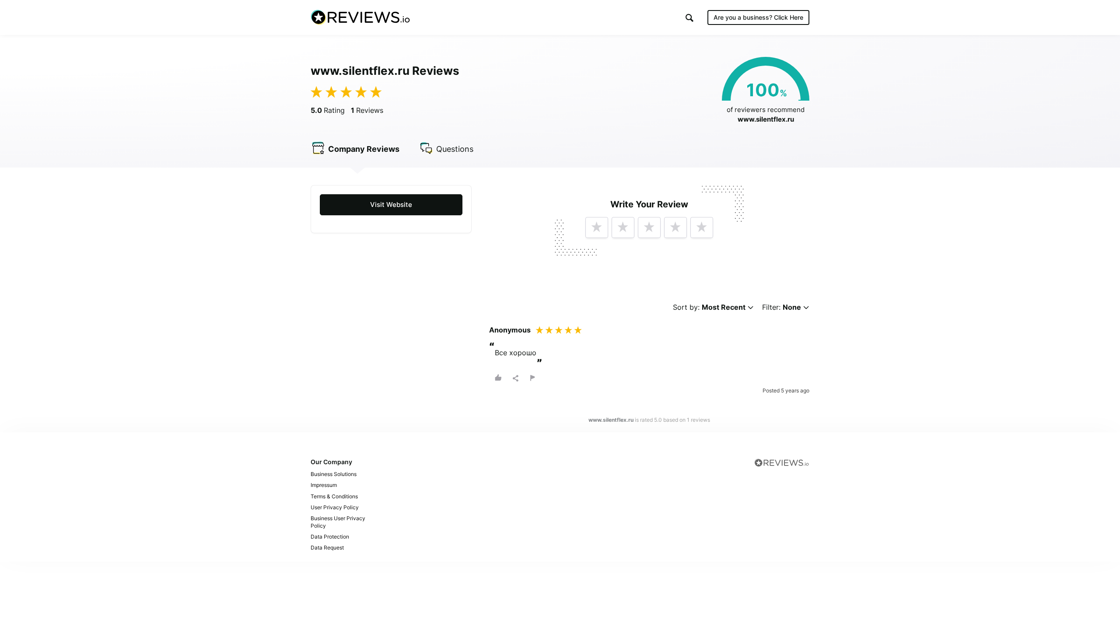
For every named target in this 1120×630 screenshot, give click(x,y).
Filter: (781, 307)
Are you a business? (758, 17)
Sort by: (709, 307)
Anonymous (510, 330)
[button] (689, 17)
